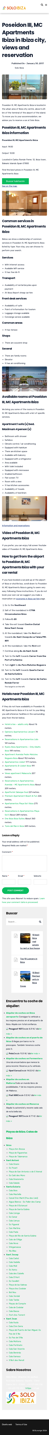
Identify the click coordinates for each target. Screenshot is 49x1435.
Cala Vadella (14, 1262)
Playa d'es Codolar (17, 1288)
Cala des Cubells (16, 1273)
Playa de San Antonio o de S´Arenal (25, 1171)
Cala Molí (13, 1266)
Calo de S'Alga (15, 1239)
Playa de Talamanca (18, 1156)
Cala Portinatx (15, 1345)
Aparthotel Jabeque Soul (16, 792)
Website (37, 876)
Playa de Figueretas (18, 1153)
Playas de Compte (17, 1303)
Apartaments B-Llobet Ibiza (18, 766)
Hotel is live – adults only (16, 724)
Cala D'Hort (14, 1277)
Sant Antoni (12, 1160)
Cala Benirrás (15, 1352)
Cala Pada (13, 1232)
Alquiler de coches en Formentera (24, 1058)
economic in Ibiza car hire (28, 599)
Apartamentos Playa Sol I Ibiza (19, 803)
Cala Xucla (13, 1322)
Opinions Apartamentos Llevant (20, 732)
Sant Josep (12, 1254)
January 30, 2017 (35, 63)
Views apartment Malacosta (18, 773)
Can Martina (14, 1228)
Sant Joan (11, 1319)
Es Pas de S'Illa (16, 1337)
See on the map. (9, 186)
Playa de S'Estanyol (18, 1205)
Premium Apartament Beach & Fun (21, 796)
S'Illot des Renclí (16, 1360)
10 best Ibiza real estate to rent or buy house (30, 942)
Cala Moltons (15, 1341)
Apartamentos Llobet (15, 762)
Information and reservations (16, 525)
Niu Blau (12, 1251)
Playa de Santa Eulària (19, 1209)
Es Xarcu (13, 1270)
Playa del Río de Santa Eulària (22, 1236)
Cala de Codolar (16, 1307)
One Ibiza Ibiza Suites (15, 818)
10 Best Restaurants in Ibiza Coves (30, 979)
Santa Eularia (13, 1187)
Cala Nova (13, 1243)
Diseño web (7, 1424)
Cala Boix (13, 1190)
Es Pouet (13, 1168)
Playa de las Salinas (18, 1285)
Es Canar (13, 1217)
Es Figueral (14, 1224)
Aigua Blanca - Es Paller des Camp (25, 1202)
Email (21, 876)
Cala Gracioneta (16, 1179)
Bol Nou (12, 1292)
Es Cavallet (14, 1281)
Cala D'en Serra (16, 1326)
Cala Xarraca (14, 1356)
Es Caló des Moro (17, 1175)
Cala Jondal (14, 1296)
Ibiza (8, 1145)
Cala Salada (14, 1183)
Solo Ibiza (19, 68)
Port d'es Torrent (17, 1315)
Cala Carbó (14, 1258)
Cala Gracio (14, 1164)
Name (5, 876)
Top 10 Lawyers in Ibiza (28, 960)
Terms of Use (21, 1424)
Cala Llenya (14, 1220)
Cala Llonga (14, 1213)
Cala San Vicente (17, 1349)
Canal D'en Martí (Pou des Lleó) (23, 1198)
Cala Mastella (15, 1194)
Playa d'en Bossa (17, 1149)
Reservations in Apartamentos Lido (21, 739)
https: (28, 1388)
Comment (7, 852)
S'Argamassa (15, 1247)
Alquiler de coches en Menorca (22, 1104)
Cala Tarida (14, 1300)
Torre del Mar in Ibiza (14, 826)
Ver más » (35, 1053)
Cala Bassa (14, 1311)
